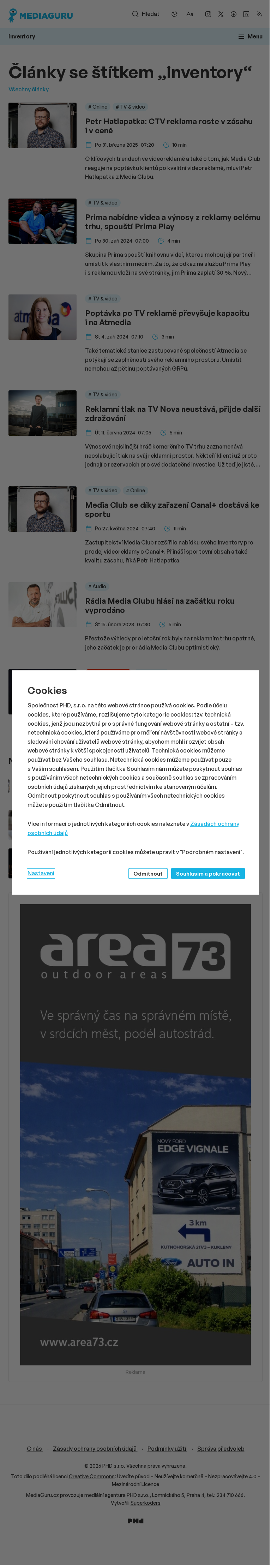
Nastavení (41, 873)
